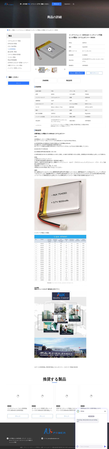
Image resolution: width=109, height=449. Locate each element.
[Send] (105, 446)
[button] (9, 400)
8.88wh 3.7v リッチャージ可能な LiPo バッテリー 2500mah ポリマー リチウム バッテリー (66, 409)
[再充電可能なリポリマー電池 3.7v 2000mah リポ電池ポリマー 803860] (42, 396)
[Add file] (77, 446)
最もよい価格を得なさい (76, 73)
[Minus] (105, 411)
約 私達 (25, 4)
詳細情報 (45, 80)
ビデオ (38, 4)
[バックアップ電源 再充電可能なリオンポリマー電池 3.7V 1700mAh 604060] (17, 396)
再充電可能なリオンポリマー (54, 367)
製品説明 (69, 80)
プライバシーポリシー (29, 447)
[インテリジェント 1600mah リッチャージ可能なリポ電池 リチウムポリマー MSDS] (50, 50)
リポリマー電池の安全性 (71, 367)
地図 (21, 447)
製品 (29, 4)
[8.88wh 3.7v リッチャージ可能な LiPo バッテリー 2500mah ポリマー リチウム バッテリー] (66, 396)
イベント (33, 4)
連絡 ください (45, 4)
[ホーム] (9, 4)
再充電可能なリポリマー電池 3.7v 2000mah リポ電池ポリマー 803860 (42, 409)
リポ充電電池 (41, 367)
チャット (56, 4)
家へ (21, 4)
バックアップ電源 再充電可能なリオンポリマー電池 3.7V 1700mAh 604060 (17, 409)
